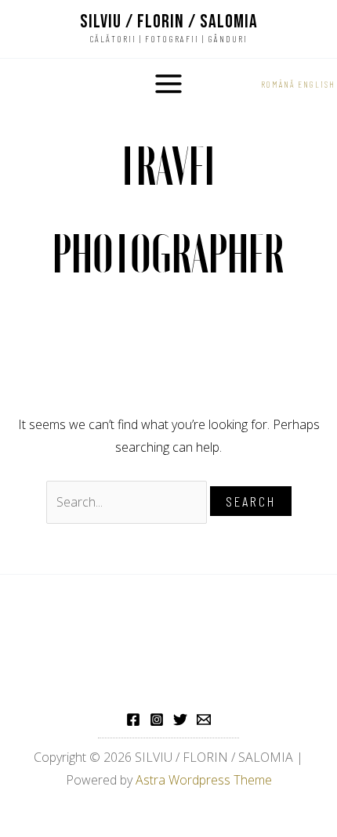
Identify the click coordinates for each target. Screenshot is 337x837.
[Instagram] (157, 720)
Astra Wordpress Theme (204, 779)
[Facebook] (133, 720)
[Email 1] (204, 720)
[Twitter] (180, 720)
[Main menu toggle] (168, 84)
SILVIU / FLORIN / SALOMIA (169, 21)
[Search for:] (128, 501)
